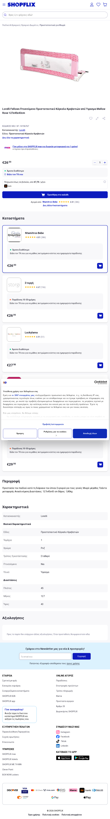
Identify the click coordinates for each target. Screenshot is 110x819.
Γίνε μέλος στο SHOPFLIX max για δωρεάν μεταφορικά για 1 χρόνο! (45, 146)
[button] (4, 4)
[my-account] (92, 4)
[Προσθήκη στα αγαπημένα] (91, 118)
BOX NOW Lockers (10, 775)
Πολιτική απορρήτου (72, 815)
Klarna (59, 696)
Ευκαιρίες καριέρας (11, 686)
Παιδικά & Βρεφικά (11, 25)
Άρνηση (20, 433)
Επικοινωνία (8, 742)
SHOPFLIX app (8, 701)
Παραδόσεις (61, 680)
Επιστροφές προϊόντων (67, 686)
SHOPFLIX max (9, 754)
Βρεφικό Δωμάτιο (29, 25)
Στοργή (29, 282)
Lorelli (22, 130)
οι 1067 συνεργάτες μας (23, 395)
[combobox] (55, 15)
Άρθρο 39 (60, 706)
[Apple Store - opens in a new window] (64, 757)
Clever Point (7, 769)
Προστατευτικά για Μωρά (52, 25)
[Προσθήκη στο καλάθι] (100, 266)
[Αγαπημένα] (98, 4)
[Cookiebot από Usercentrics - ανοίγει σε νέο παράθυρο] (94, 382)
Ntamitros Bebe (50, 202)
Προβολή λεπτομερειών (53, 424)
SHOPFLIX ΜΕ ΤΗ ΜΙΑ (12, 764)
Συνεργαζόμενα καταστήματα (15, 691)
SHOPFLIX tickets (10, 759)
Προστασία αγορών (65, 701)
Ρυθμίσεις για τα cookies (55, 432)
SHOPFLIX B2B (8, 696)
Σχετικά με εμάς (9, 680)
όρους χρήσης (73, 663)
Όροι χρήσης (34, 815)
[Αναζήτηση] (5, 15)
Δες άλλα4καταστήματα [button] (55, 205)
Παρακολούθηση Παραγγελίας (16, 732)
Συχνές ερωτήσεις (10, 737)
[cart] (105, 4)
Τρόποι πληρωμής (64, 691)
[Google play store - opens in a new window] (82, 757)
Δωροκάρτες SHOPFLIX (66, 711)
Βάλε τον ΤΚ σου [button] (15, 174)
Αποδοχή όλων (90, 433)
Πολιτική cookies (50, 815)
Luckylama (31, 332)
